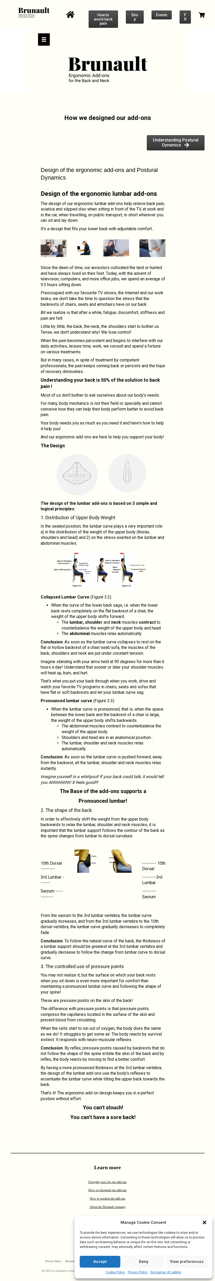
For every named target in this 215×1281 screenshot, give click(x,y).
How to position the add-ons (107, 1198)
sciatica (48, 209)
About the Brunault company (108, 1207)
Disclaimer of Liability (165, 1272)
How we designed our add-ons (107, 1190)
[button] (204, 1222)
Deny (143, 1261)
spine (52, 835)
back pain (155, 203)
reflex (75, 1048)
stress (110, 537)
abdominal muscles (87, 725)
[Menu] (44, 39)
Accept (100, 1261)
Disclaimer (71, 1261)
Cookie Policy (115, 1272)
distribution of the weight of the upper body (96, 531)
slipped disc (74, 209)
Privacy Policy (138, 1272)
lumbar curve (79, 700)
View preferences (186, 1261)
